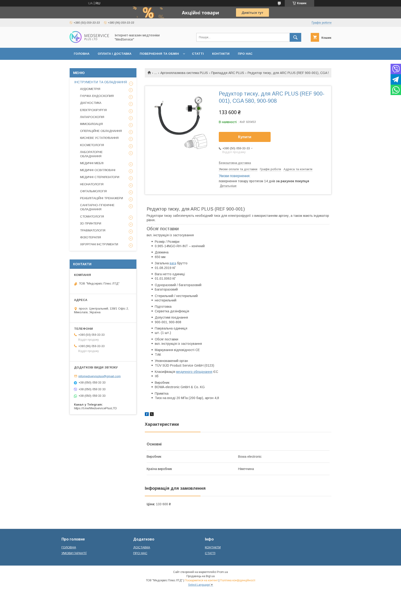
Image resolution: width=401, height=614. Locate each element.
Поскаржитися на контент (201, 580)
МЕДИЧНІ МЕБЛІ (91, 163)
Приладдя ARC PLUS (227, 73)
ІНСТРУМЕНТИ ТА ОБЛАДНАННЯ (100, 82)
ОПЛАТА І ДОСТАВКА (114, 53)
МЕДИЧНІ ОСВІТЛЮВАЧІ (97, 170)
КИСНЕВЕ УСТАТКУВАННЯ (99, 138)
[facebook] (147, 415)
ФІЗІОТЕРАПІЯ (90, 237)
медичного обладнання (194, 372)
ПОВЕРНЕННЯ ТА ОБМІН (159, 53)
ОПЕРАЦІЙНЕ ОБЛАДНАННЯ (101, 131)
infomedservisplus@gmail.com (99, 376)
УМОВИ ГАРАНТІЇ (74, 553)
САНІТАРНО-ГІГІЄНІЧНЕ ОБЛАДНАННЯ (97, 207)
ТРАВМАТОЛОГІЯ (92, 230)
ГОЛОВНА (81, 53)
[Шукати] (295, 37)
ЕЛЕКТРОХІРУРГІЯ (93, 110)
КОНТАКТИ (221, 53)
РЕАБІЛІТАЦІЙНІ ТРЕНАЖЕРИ (101, 198)
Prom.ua (222, 572)
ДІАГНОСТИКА (90, 103)
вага (173, 263)
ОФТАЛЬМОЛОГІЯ (93, 191)
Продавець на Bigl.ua (200, 576)
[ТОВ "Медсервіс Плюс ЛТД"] (89, 42)
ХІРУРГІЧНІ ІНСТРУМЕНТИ (99, 244)
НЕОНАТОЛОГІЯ (91, 184)
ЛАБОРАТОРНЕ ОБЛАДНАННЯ (91, 154)
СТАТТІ (198, 53)
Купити (244, 137)
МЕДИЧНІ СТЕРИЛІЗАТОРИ (99, 177)
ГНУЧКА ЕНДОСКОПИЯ (97, 96)
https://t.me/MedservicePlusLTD (95, 408)
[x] (152, 415)
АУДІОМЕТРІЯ (90, 89)
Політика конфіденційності (237, 580)
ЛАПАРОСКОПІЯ (92, 117)
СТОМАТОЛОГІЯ (92, 216)
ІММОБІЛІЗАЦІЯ (91, 124)
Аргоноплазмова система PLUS (184, 73)
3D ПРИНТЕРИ (90, 223)
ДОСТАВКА (141, 547)
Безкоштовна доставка (235, 163)
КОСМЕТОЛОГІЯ (92, 145)
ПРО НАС (245, 53)
